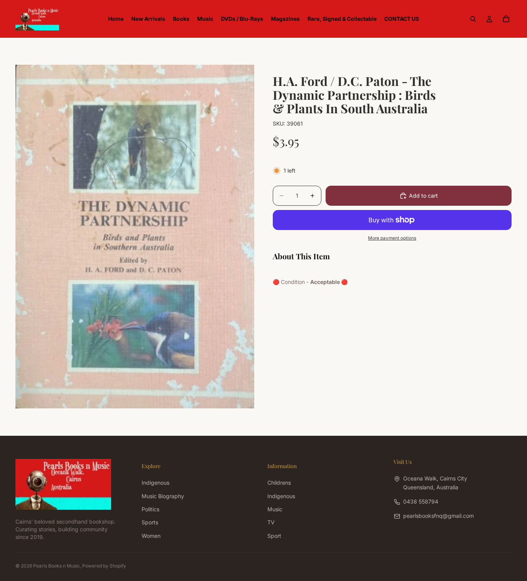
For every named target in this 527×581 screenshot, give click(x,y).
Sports (150, 522)
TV (271, 522)
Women (151, 535)
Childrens (279, 482)
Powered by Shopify (104, 566)
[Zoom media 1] (134, 236)
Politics (150, 509)
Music (274, 509)
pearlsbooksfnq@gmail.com (438, 515)
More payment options (392, 238)
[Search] (473, 18)
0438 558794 (420, 501)
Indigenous (155, 482)
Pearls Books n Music (56, 566)
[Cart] (506, 18)
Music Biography (163, 495)
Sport (274, 535)
